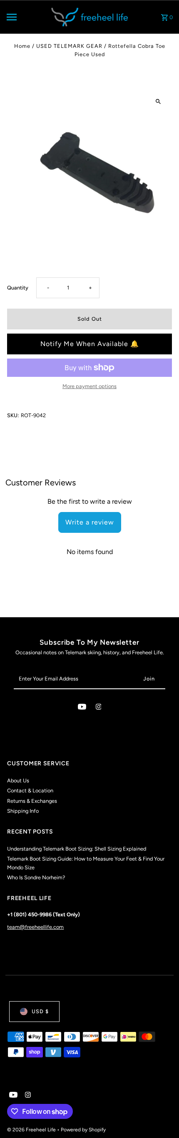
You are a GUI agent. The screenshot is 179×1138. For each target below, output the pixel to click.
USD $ (40, 1011)
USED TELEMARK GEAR (69, 46)
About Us (18, 780)
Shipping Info (23, 811)
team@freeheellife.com (35, 927)
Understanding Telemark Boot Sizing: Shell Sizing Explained (76, 849)
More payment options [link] (89, 386)
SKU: (13, 415)
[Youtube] (82, 708)
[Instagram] (99, 708)
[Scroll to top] (161, 1116)
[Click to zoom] (158, 101)
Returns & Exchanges (32, 801)
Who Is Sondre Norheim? (36, 877)
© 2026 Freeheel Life (32, 1130)
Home (22, 46)
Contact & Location (30, 790)
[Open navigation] (24, 17)
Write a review (89, 522)
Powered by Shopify (83, 1130)
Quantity (17, 287)
